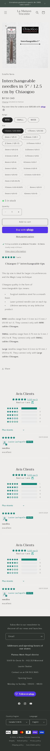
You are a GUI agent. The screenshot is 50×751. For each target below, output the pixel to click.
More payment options (25, 236)
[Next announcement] (45, 4)
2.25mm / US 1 (31, 137)
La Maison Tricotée (24, 737)
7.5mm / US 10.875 (15, 188)
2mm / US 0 (11, 137)
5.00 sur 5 (32, 399)
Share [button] (7, 369)
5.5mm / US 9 (32, 169)
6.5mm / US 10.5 (34, 175)
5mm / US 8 (12, 169)
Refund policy (22, 741)
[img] (8, 438)
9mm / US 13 (12, 194)
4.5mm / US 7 (31, 163)
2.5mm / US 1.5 (12, 143)
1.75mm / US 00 (35, 131)
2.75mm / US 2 (35, 144)
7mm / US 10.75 (14, 182)
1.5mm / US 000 (13, 131)
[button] (5, 12)
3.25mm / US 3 (33, 150)
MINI (7, 120)
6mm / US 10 (12, 175)
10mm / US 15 (32, 194)
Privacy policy (35, 741)
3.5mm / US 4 (13, 157)
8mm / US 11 (37, 188)
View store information (15, 251)
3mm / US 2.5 (13, 150)
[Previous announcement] (5, 4)
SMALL (20, 120)
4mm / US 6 (12, 163)
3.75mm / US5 (33, 157)
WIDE (33, 120)
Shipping (5, 102)
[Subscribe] (41, 636)
